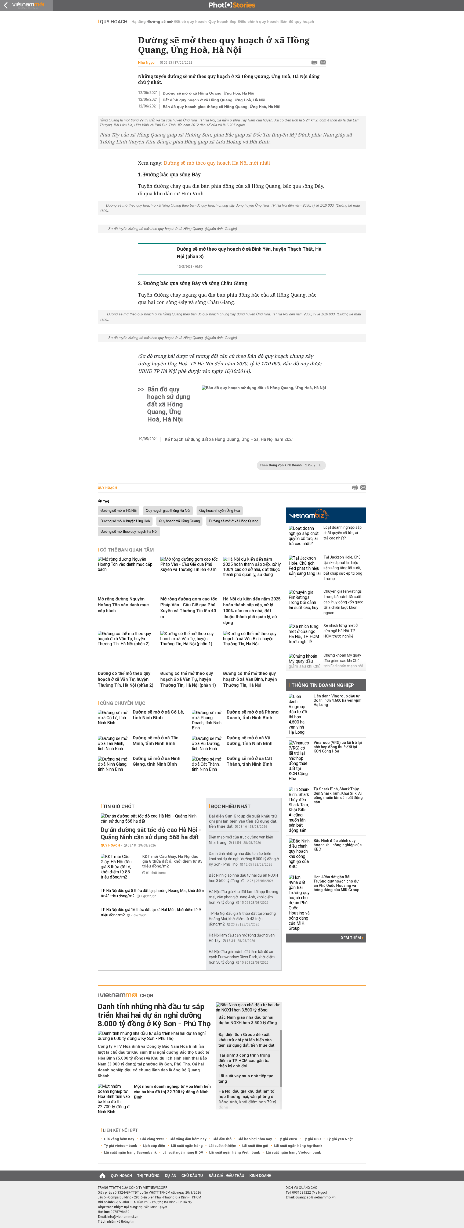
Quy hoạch (114, 21)
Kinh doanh (260, 1176)
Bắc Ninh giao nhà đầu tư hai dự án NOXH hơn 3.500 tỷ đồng (248, 1020)
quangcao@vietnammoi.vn (315, 1197)
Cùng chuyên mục (122, 703)
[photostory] (232, 5)
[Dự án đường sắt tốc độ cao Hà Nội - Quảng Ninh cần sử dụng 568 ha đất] (152, 818)
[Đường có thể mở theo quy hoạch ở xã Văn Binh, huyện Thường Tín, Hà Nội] (252, 643)
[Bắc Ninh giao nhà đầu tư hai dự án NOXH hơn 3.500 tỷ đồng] (249, 1007)
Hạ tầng (139, 21)
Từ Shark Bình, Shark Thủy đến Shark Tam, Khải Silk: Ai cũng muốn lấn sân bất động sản (338, 795)
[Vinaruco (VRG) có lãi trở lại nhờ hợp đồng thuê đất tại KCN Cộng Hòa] (299, 760)
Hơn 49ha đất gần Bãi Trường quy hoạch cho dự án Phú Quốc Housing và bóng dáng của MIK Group (336, 883)
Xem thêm (351, 938)
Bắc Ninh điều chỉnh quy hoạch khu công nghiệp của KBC (338, 844)
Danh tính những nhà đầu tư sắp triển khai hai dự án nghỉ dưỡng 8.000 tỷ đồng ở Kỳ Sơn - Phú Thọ (244, 858)
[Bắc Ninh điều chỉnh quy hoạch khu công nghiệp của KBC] (299, 853)
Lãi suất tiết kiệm (222, 1146)
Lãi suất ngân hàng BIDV (182, 1152)
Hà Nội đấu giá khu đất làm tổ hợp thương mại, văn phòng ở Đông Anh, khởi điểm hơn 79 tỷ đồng (243, 897)
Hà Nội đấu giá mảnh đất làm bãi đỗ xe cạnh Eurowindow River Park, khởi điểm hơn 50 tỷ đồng (242, 956)
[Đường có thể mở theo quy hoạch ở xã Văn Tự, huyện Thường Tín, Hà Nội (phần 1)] (189, 643)
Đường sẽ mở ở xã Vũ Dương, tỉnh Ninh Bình (250, 740)
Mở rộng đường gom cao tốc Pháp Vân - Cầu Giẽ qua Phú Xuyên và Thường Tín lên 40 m (188, 607)
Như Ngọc (146, 62)
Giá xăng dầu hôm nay (187, 1139)
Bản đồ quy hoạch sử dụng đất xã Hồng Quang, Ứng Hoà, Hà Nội (168, 404)
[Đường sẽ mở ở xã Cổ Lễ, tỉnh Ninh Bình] (114, 720)
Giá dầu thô (221, 1139)
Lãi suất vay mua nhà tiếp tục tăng (246, 1079)
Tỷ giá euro (287, 1139)
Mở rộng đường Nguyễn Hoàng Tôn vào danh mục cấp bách (123, 604)
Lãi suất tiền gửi (255, 1146)
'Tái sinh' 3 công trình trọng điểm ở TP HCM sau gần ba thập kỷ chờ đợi (244, 1060)
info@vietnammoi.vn (122, 1217)
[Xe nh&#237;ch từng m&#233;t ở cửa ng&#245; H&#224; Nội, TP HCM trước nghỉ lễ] (305, 634)
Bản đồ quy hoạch (297, 21)
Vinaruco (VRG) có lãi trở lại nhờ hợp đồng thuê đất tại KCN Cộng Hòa (338, 746)
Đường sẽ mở (160, 21)
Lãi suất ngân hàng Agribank (298, 1146)
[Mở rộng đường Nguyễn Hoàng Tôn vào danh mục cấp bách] (127, 569)
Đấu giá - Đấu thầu (226, 1176)
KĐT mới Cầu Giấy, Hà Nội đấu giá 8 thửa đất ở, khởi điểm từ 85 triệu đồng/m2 (172, 861)
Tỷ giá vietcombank (120, 1146)
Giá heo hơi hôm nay (254, 1139)
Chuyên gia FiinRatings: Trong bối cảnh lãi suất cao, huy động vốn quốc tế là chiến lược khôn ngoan (343, 602)
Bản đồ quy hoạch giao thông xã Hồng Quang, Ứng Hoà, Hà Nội (221, 107)
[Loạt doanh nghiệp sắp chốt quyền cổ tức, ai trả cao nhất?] (305, 536)
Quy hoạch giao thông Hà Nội (168, 510)
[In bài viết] (313, 62)
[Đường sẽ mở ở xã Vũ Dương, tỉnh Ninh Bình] (208, 743)
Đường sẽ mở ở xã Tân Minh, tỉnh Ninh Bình (156, 740)
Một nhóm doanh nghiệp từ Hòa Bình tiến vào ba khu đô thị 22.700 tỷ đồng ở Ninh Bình (172, 1092)
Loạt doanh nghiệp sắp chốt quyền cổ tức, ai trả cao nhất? (343, 532)
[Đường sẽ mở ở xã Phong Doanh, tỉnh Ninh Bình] (208, 720)
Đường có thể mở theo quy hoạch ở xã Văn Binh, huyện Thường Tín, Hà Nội (250, 679)
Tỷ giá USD (312, 1139)
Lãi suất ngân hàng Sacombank (130, 1152)
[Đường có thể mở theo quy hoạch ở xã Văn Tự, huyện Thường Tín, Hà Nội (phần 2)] (127, 643)
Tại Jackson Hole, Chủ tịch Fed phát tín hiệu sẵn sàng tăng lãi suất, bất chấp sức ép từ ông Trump (343, 568)
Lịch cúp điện (154, 1146)
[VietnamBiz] (308, 514)
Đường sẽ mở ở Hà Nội (118, 510)
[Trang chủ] (102, 1176)
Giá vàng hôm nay (119, 1139)
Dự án (170, 1176)
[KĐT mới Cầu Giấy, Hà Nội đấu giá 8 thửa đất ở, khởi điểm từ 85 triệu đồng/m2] (117, 867)
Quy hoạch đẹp (222, 21)
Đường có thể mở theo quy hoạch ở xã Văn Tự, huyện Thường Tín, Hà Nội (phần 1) (188, 679)
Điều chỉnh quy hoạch (258, 21)
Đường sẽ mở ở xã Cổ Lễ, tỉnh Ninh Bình (158, 714)
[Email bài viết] (321, 62)
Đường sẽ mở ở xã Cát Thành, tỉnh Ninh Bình (249, 761)
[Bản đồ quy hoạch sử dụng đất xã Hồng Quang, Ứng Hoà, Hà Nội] (264, 404)
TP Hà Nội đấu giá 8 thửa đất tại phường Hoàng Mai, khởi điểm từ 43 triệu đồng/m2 (242, 918)
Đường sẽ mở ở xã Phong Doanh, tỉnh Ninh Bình (252, 714)
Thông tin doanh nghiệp (322, 685)
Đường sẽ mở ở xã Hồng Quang (233, 521)
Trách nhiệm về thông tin (116, 1221)
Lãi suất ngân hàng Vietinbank (234, 1152)
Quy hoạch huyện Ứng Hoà (219, 510)
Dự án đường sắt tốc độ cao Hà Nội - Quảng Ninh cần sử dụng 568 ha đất (151, 833)
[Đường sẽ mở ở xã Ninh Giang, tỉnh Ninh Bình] (114, 764)
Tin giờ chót (119, 806)
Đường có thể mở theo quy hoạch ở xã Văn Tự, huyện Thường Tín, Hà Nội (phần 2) (125, 679)
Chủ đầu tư (192, 1176)
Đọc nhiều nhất (231, 806)
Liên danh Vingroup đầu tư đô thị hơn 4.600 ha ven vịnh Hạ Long (337, 700)
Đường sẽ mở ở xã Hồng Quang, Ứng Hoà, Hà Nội (208, 93)
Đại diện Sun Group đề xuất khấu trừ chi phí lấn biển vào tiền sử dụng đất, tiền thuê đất (243, 821)
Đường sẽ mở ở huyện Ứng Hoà (125, 521)
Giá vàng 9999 (152, 1139)
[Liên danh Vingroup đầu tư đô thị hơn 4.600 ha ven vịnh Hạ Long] (299, 714)
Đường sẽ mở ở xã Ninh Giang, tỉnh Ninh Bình (156, 761)
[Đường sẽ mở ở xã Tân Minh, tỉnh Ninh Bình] (114, 743)
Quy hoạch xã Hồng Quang (179, 521)
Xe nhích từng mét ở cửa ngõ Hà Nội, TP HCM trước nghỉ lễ (341, 630)
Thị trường (148, 1176)
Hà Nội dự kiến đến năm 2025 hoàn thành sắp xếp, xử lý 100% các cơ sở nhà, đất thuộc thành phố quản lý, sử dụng (252, 610)
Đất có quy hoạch (190, 21)
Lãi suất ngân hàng (187, 1146)
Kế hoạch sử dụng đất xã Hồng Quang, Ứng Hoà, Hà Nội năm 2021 (229, 439)
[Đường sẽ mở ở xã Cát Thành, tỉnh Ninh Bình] (208, 764)
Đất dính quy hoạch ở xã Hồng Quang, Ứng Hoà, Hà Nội (214, 100)
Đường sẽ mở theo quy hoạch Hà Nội (128, 531)
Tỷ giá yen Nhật (340, 1139)
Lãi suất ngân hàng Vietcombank (293, 1152)
